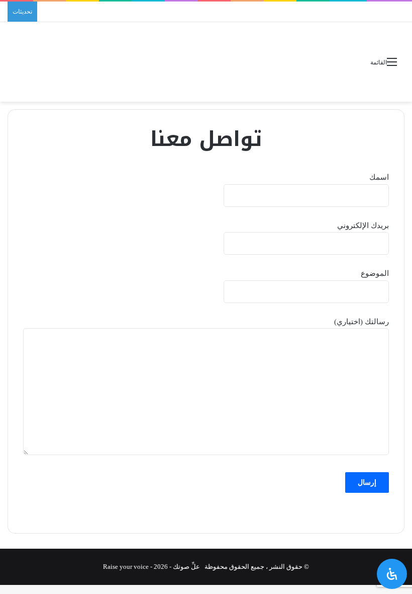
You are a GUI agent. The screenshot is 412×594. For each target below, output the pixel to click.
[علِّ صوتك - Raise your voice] (206, 62)
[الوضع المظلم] (38, 65)
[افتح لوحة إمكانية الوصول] (392, 574)
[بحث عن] (20, 65)
